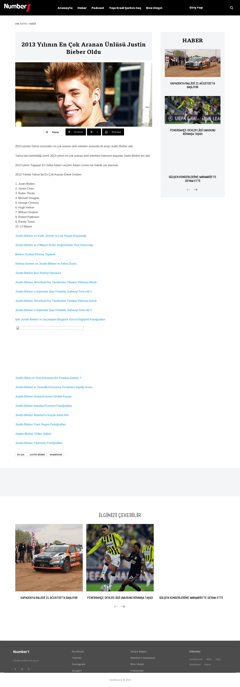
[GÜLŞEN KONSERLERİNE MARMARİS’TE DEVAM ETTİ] (192, 157)
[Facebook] (15, 669)
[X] (28, 669)
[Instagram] (22, 669)
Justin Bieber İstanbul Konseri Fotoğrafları (43, 405)
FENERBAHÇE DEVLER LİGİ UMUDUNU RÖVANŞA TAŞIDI (192, 132)
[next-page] (195, 189)
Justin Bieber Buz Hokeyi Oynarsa (38, 272)
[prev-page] (188, 189)
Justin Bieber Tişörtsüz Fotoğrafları (38, 443)
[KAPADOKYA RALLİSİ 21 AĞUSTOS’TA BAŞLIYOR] (192, 63)
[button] (231, 8)
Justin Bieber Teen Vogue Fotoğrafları (40, 424)
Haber (32, 23)
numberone (56, 454)
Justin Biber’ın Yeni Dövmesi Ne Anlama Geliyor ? (48, 377)
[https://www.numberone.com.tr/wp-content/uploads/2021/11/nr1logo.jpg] (17, 8)
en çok (20, 454)
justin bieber (37, 454)
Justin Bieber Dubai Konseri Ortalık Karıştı (43, 396)
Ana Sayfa (21, 23)
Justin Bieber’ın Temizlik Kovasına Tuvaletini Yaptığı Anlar (53, 387)
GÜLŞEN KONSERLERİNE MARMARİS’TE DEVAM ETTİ (192, 179)
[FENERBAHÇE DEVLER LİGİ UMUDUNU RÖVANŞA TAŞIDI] (192, 110)
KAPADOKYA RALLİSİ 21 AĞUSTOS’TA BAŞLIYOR (192, 85)
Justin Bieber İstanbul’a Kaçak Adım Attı (42, 415)
